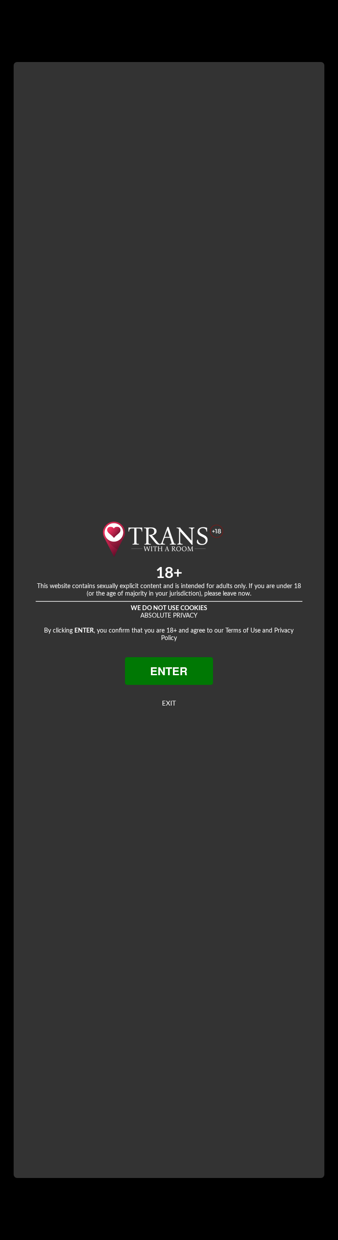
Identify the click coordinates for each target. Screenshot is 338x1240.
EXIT (169, 703)
